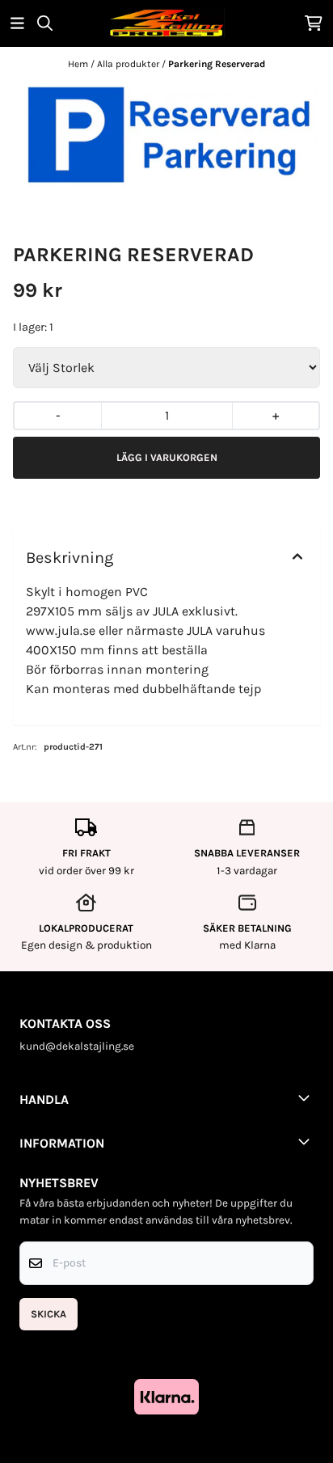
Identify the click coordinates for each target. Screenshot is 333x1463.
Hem (79, 64)
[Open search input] (45, 23)
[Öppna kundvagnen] (313, 23)
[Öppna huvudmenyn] (17, 23)
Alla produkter (129, 64)
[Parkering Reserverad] (166, 135)
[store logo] (166, 23)
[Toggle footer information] (307, 1097)
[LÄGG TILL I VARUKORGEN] (166, 458)
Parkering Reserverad (216, 64)
